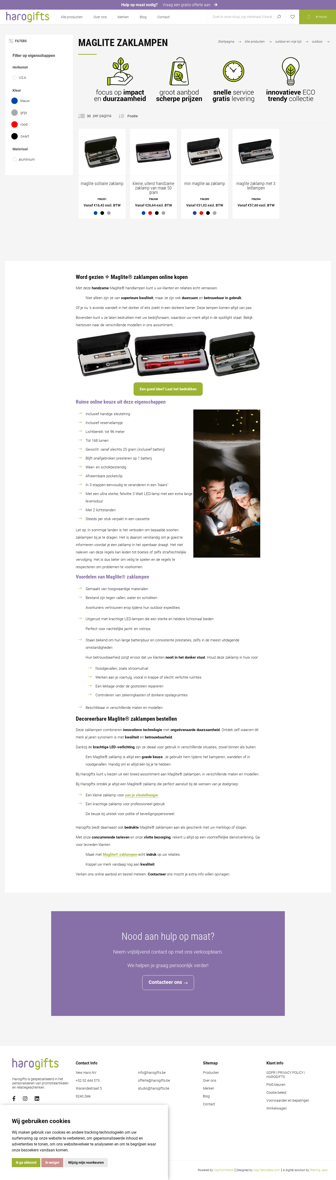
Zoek (279, 17)
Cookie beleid (276, 1093)
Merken (123, 17)
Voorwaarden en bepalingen (287, 1100)
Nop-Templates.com (266, 1170)
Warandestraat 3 (89, 1088)
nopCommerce (223, 1170)
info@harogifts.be (152, 1073)
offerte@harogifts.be (154, 1080)
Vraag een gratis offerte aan (187, 4)
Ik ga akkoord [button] (26, 1162)
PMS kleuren (275, 1085)
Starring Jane (318, 1170)
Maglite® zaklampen (120, 854)
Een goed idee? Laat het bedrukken (168, 389)
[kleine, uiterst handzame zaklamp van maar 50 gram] (153, 174)
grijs (23, 113)
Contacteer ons (165, 982)
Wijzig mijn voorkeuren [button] (86, 1162)
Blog (143, 17)
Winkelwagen (276, 1108)
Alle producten (72, 17)
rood (24, 124)
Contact (163, 17)
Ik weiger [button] (52, 1162)
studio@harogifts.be (153, 1088)
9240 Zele (83, 1096)
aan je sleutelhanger (141, 795)
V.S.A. (23, 78)
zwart (24, 136)
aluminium (27, 159)
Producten (211, 1073)
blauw (25, 101)
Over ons (100, 17)
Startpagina (226, 41)
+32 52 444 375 (88, 1080)
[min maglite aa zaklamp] (204, 174)
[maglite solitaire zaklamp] (102, 174)
